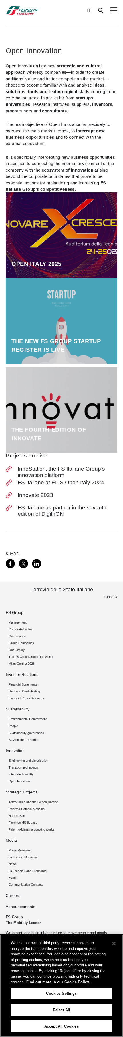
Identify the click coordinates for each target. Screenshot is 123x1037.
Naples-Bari (17, 815)
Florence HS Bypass (23, 822)
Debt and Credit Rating (24, 691)
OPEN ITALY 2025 (36, 264)
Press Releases (20, 850)
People (13, 726)
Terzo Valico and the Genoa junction (33, 802)
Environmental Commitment (28, 719)
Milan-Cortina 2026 (22, 663)
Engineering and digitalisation (28, 760)
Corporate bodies (21, 629)
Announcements (20, 906)
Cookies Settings (61, 993)
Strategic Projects (21, 792)
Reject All (61, 1010)
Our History (17, 650)
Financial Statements (23, 684)
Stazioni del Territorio (23, 739)
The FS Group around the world (31, 656)
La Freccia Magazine (23, 857)
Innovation (15, 750)
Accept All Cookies (61, 1026)
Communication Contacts (26, 884)
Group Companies (21, 643)
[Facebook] (10, 563)
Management (18, 622)
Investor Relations (22, 674)
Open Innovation (20, 781)
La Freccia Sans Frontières (28, 871)
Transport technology (23, 767)
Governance (17, 636)
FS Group (14, 612)
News (13, 864)
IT (89, 10)
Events (13, 877)
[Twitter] (23, 563)
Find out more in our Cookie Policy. (58, 982)
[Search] (101, 10)
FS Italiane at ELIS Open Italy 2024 (61, 482)
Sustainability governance (26, 733)
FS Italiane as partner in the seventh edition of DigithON (62, 511)
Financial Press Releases (26, 698)
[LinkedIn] (36, 563)
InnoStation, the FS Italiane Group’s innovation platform (61, 472)
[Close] (114, 943)
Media (11, 840)
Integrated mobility (21, 774)
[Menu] (113, 10)
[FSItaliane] (22, 10)
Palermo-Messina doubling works (32, 829)
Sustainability (17, 709)
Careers (13, 895)
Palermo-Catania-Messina (27, 809)
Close (109, 597)
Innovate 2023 (35, 495)
